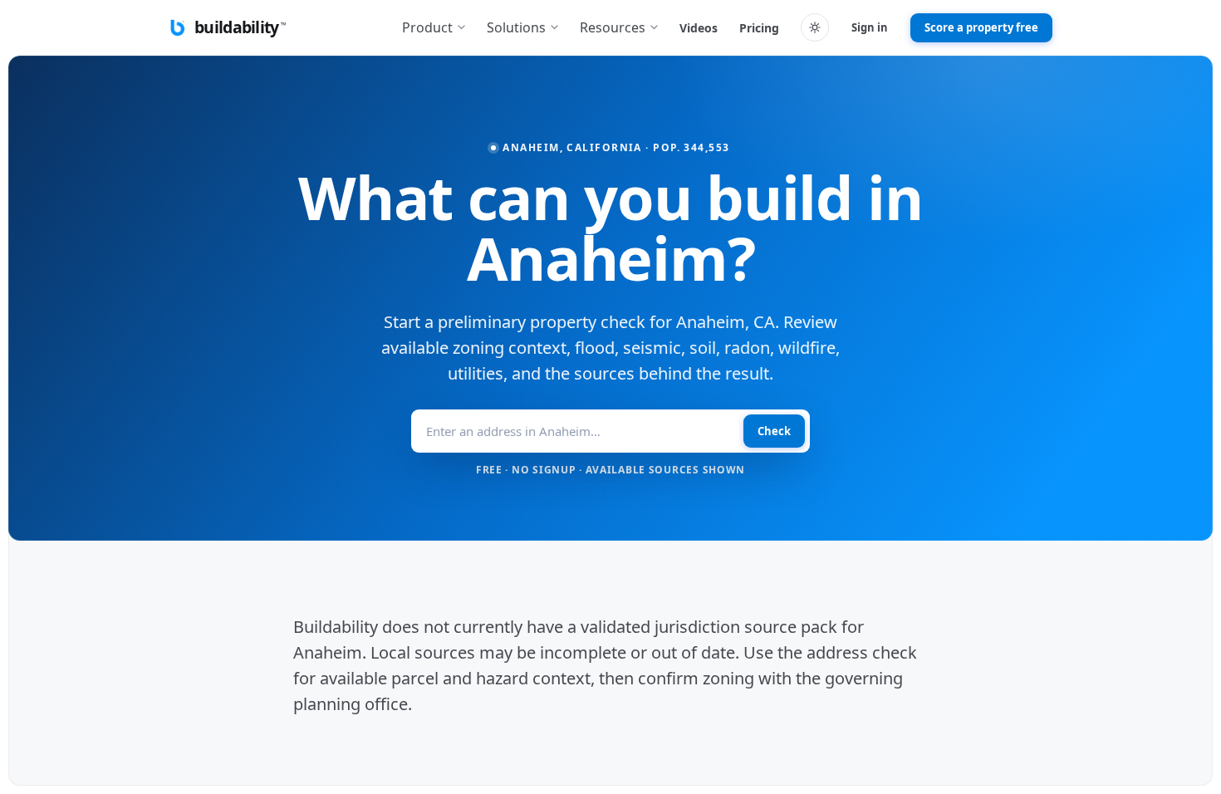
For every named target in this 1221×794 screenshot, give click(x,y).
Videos (698, 28)
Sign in (869, 27)
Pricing (759, 28)
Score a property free (981, 27)
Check (774, 431)
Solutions (516, 27)
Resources (612, 27)
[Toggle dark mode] (815, 27)
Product (427, 27)
